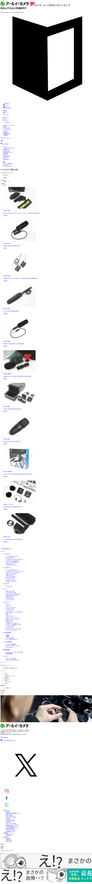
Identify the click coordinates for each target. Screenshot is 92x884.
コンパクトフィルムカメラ (12, 572)
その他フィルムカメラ (11, 581)
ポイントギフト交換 (11, 823)
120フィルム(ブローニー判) (12, 660)
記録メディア (9, 621)
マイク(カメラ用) (10, 625)
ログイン (5, 157)
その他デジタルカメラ (11, 564)
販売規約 (8, 811)
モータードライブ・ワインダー (13, 628)
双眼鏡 (7, 635)
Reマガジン (6, 120)
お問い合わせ (6, 159)
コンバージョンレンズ (11, 630)
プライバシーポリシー (11, 830)
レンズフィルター (10, 608)
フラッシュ (8, 604)
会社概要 (5, 153)
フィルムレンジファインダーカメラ (14, 571)
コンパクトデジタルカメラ (12, 560)
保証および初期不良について (13, 813)
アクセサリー (6, 165)
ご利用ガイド (6, 149)
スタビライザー (9, 620)
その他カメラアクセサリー (12, 623)
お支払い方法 (6, 150)
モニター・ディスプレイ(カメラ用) (14, 652)
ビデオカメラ (9, 586)
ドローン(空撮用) (10, 637)
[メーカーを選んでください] (7, 172)
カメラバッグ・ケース (11, 617)
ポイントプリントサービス (12, 824)
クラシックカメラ (10, 578)
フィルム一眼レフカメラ (12, 569)
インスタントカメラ (11, 579)
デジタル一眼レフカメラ (12, 556)
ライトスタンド (9, 647)
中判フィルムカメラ (11, 574)
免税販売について (10, 831)
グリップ (8, 606)
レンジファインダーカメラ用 (13, 594)
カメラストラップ (10, 615)
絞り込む (3, 690)
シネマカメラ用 (9, 598)
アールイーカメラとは (8, 147)
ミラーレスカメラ (10, 557)
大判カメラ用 (9, 596)
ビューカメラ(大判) (10, 576)
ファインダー (9, 610)
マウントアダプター (11, 607)
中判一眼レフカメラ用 (11, 595)
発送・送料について (8, 152)
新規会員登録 (6, 156)
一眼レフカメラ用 (10, 591)
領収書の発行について (11, 826)
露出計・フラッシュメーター (13, 618)
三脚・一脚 (8, 613)
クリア (2, 693)
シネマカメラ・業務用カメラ (13, 562)
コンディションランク (11, 817)
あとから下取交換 (10, 820)
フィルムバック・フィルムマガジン (14, 611)
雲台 (7, 614)
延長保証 (8, 819)
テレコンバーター (10, 599)
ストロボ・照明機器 (11, 644)
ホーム (4, 146)
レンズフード (9, 627)
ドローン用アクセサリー (12, 639)
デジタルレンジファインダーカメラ (14, 559)
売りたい (5, 117)
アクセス (5, 155)
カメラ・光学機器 (7, 163)
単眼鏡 (7, 636)
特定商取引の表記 (10, 828)
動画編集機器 (9, 653)
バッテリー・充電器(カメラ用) (13, 624)
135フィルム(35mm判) (11, 658)
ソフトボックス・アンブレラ (13, 645)
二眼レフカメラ (9, 575)
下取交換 (8, 821)
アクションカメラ (10, 563)
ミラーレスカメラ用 (11, 592)
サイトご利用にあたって (12, 827)
